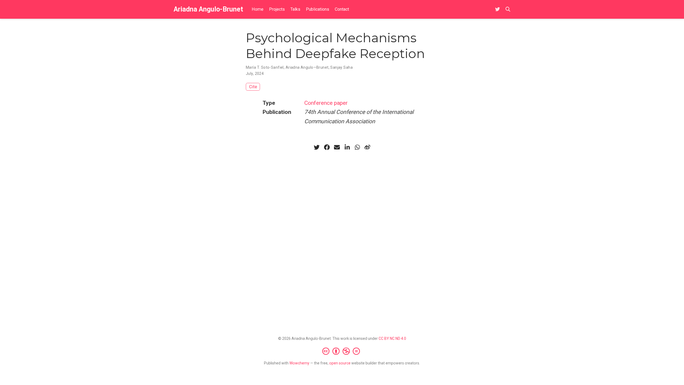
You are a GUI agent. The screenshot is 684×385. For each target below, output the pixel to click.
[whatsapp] (357, 147)
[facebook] (327, 147)
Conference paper (326, 103)
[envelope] (337, 147)
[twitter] (317, 147)
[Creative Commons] (342, 351)
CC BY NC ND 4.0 (392, 338)
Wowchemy (299, 363)
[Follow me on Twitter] (497, 9)
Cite (253, 86)
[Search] (508, 9)
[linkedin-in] (347, 147)
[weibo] (367, 147)
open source (340, 363)
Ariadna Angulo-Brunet (208, 9)
